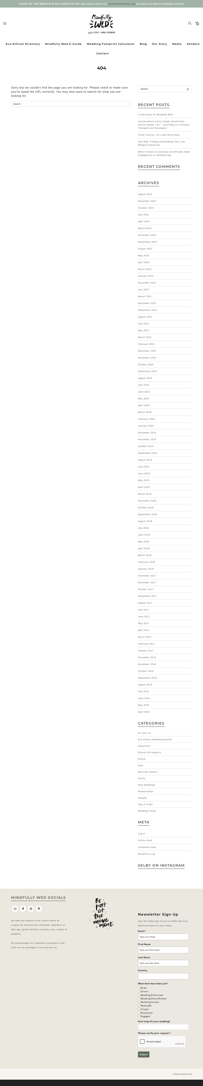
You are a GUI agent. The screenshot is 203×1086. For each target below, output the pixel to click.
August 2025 (145, 194)
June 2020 (144, 391)
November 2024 (147, 201)
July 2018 (143, 528)
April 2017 (144, 630)
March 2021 (145, 337)
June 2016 (144, 698)
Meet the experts (147, 772)
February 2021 (146, 344)
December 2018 (147, 500)
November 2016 (147, 664)
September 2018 (147, 514)
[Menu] (4, 23)
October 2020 (146, 364)
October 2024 (146, 208)
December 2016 (147, 657)
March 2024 (145, 228)
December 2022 (147, 282)
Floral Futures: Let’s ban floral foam (159, 135)
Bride (144, 988)
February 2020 (146, 419)
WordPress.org (146, 854)
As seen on (144, 733)
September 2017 (147, 596)
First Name (144, 944)
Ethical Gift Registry (149, 752)
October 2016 (146, 671)
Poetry (141, 778)
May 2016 (143, 705)
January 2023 (146, 276)
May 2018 (143, 541)
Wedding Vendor (150, 1002)
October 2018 (146, 507)
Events (142, 759)
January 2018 (146, 569)
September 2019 (147, 453)
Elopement (144, 746)
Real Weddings (146, 785)
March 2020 (145, 412)
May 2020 (143, 398)
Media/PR (146, 1005)
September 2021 (147, 310)
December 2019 (147, 432)
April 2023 (144, 262)
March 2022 (145, 296)
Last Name (144, 957)
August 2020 (145, 378)
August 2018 (145, 521)
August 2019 (145, 460)
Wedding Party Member (154, 998)
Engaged (145, 1016)
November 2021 (147, 303)
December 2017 (147, 575)
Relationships (146, 791)
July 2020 (143, 385)
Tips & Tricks (145, 804)
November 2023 (147, 235)
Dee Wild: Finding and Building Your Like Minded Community (161, 143)
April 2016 (144, 712)
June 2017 (144, 616)
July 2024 (143, 214)
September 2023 (147, 242)
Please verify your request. (154, 1033)
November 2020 (147, 357)
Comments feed (147, 847)
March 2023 (145, 269)
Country (142, 970)
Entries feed (145, 840)
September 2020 (147, 371)
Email (142, 931)
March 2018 (145, 555)
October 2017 (146, 589)
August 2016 (145, 684)
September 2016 (147, 678)
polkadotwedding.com (121, 4)
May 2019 (143, 480)
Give (140, 765)
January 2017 (146, 650)
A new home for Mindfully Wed (155, 114)
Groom (144, 991)
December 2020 (147, 351)
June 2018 (144, 534)
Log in (141, 833)
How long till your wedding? (154, 1021)
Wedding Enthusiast (152, 995)
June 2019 (144, 473)
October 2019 (146, 446)
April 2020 (144, 405)
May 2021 (143, 330)
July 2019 (143, 466)
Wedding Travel (147, 811)
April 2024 (144, 221)
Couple (145, 1009)
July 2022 (143, 289)
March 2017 (145, 637)
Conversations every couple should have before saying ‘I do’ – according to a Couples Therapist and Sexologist (164, 124)
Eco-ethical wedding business (155, 739)
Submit (144, 1054)
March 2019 (145, 494)
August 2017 (145, 603)
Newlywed (147, 1012)
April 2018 (144, 548)
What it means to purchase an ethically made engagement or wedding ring (164, 153)
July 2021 (143, 323)
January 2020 (146, 426)
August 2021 (145, 317)
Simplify (142, 798)
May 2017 (143, 623)
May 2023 (143, 255)
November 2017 (147, 582)
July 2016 (143, 691)
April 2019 (144, 487)
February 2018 (146, 562)
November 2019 (147, 439)
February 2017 (146, 643)
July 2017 (143, 609)
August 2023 (145, 248)
